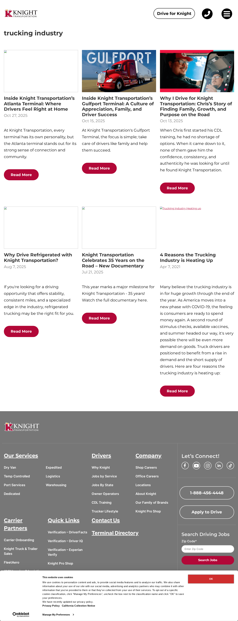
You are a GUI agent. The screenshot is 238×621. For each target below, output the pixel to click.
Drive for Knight (174, 13)
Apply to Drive (207, 512)
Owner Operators (105, 494)
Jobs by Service (104, 476)
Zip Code (188, 541)
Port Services (14, 485)
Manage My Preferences (56, 614)
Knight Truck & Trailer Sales (21, 551)
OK (211, 579)
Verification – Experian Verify (65, 552)
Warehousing (56, 485)
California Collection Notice (78, 605)
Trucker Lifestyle (105, 511)
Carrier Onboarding (19, 540)
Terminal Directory (115, 533)
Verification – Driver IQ (65, 541)
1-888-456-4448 (207, 492)
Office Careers (147, 476)
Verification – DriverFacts (67, 532)
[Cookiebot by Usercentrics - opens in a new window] (21, 614)
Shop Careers (146, 467)
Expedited (54, 467)
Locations (143, 485)
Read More (21, 174)
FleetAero (11, 562)
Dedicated (12, 494)
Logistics (53, 476)
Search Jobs (207, 560)
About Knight (146, 494)
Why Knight (101, 467)
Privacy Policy (51, 605)
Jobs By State (102, 485)
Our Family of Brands (152, 502)
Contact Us (106, 520)
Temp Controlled (17, 476)
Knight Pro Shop (148, 511)
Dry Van (10, 467)
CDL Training (102, 502)
